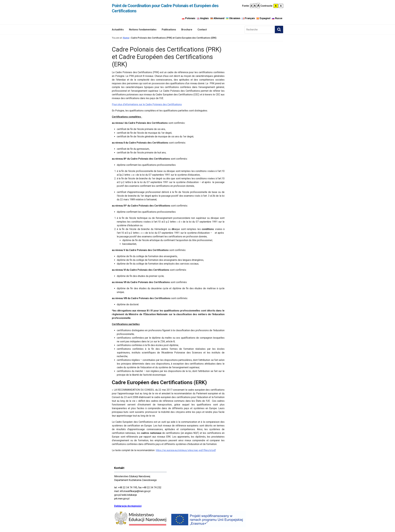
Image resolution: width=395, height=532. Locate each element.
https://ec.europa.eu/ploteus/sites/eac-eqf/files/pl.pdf (186, 450)
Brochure (186, 29)
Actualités (118, 29)
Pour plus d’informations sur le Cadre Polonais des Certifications (147, 104)
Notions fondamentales (142, 29)
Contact (202, 29)
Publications (169, 29)
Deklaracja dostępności (127, 506)
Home (126, 38)
